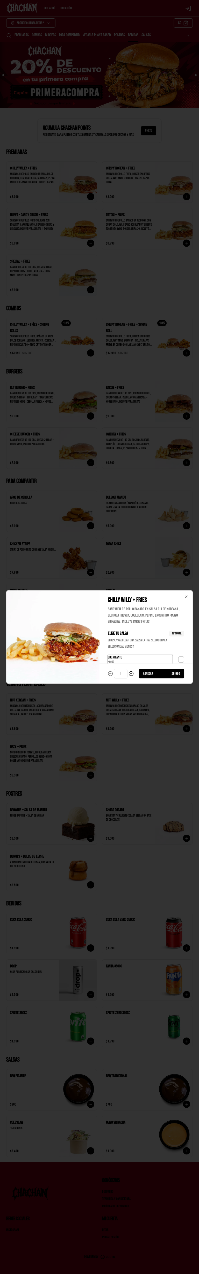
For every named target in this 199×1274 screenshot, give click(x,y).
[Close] (186, 597)
